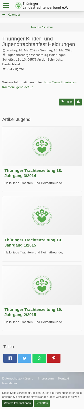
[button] (6, 5)
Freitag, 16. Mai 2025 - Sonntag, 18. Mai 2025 (39, 50)
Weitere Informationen (17, 403)
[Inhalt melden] (78, 102)
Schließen (42, 403)
